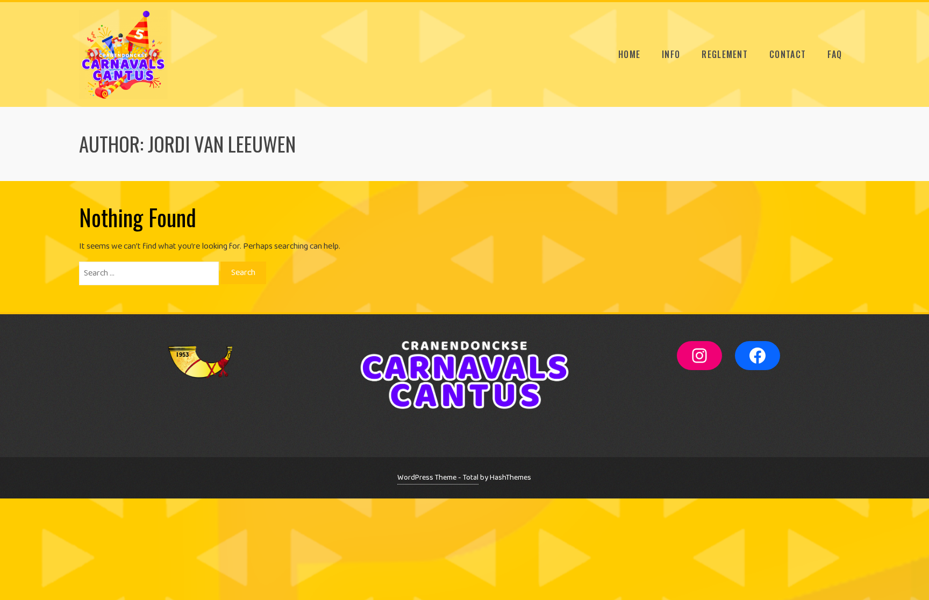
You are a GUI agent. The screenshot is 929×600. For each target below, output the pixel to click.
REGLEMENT (725, 54)
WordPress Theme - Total (437, 477)
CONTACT (787, 54)
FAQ (834, 54)
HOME (629, 54)
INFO (671, 54)
